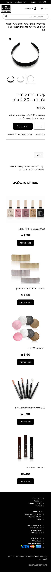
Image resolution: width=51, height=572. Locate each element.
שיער (26, 24)
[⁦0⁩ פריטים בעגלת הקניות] (42, 9)
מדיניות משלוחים (21, 2)
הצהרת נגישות (37, 541)
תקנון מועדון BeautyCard (33, 514)
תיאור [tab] (38, 155)
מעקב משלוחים (36, 530)
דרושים (33, 2)
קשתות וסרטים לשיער (16, 134)
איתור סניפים (37, 512)
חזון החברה (38, 501)
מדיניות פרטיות (36, 538)
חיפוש (6, 16)
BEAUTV (38, 506)
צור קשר (9, 2)
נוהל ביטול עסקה (36, 533)
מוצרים (32, 24)
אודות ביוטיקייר (36, 498)
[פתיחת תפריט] (46, 9)
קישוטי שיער (17, 24)
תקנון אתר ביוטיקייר (35, 517)
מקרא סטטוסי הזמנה (35, 525)
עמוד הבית (41, 24)
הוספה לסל (22, 126)
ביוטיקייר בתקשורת (35, 503)
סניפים (41, 2)
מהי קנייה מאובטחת (35, 543)
